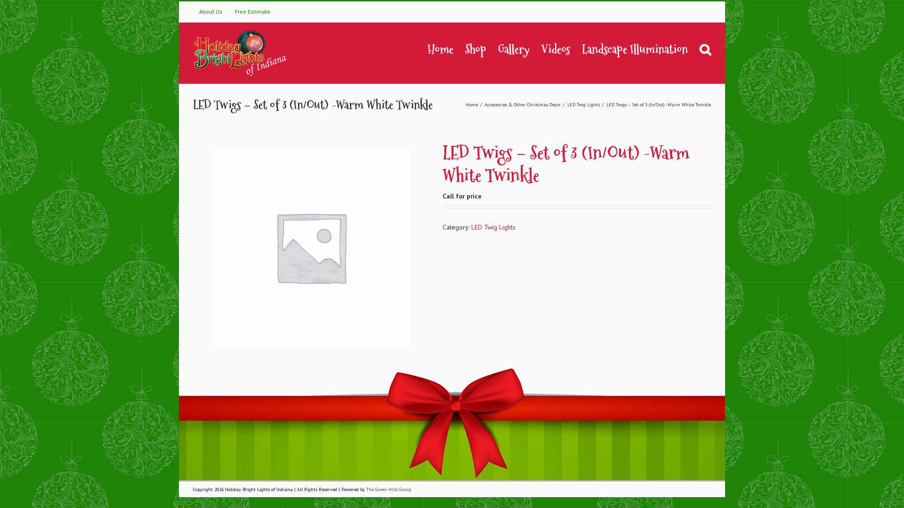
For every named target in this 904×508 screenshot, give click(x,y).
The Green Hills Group (388, 489)
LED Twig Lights (493, 227)
